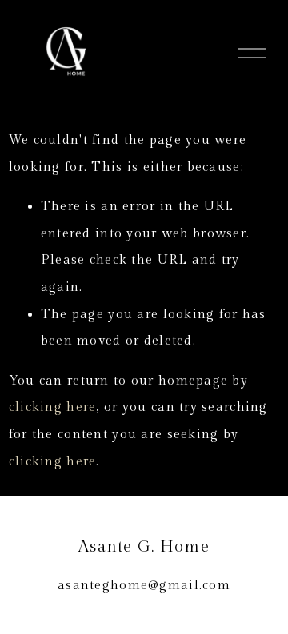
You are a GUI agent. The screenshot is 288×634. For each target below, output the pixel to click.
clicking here (53, 407)
